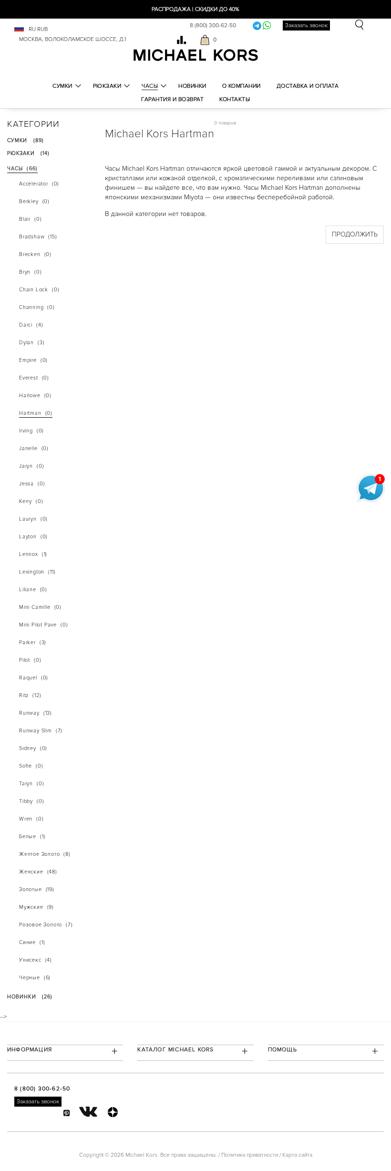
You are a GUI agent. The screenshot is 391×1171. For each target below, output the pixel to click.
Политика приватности (249, 1155)
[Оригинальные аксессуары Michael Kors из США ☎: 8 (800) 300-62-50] (196, 54)
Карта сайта (297, 1155)
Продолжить (355, 234)
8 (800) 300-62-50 (213, 25)
